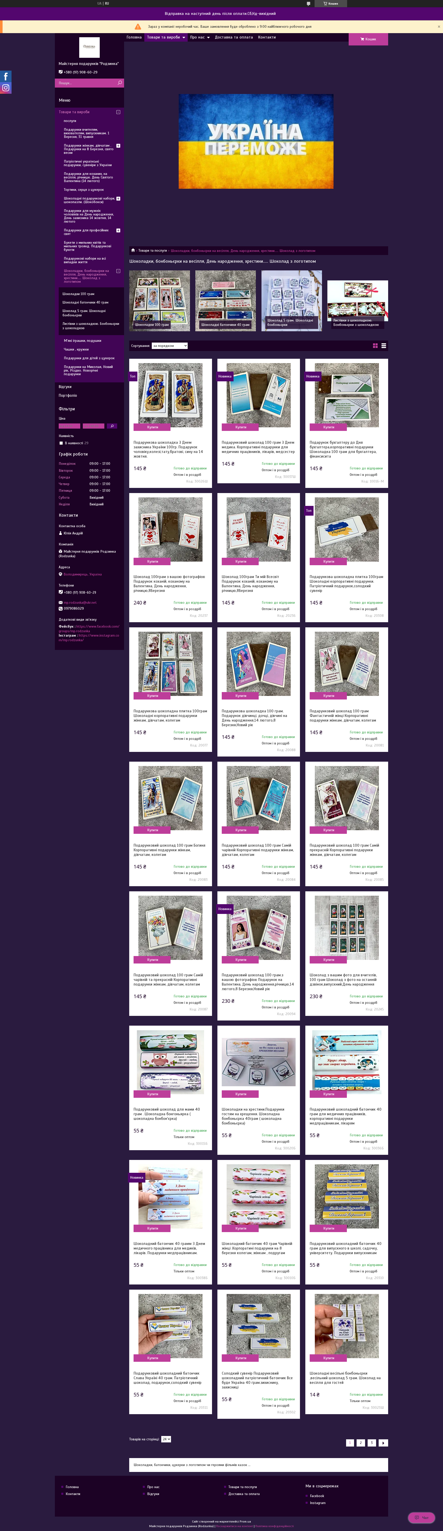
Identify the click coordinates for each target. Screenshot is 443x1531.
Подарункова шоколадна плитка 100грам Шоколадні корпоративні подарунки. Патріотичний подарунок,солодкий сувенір (346, 583)
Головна (134, 37)
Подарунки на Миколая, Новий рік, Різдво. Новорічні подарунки (88, 370)
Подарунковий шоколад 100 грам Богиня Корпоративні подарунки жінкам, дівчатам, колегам (169, 850)
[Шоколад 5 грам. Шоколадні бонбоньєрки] (291, 301)
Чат (425, 1518)
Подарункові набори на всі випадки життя (85, 260)
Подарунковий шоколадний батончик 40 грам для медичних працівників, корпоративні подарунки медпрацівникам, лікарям (345, 1116)
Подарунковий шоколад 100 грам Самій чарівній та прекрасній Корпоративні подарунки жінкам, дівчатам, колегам (168, 980)
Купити (152, 427)
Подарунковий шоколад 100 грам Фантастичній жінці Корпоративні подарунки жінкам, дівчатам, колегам (343, 716)
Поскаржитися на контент (234, 1526)
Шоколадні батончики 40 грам (225, 325)
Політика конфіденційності (274, 1526)
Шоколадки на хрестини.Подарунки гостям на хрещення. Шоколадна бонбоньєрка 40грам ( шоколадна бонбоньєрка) (253, 1116)
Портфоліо (68, 395)
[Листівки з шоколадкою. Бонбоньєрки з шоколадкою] (357, 301)
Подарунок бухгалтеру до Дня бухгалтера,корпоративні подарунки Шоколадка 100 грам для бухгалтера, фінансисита (343, 449)
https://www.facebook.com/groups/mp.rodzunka (89, 628)
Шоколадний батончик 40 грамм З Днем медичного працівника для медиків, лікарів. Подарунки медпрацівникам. (169, 1248)
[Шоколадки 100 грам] (159, 301)
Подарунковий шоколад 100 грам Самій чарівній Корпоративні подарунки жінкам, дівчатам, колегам (258, 850)
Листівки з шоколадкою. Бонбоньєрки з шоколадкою (356, 322)
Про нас (197, 37)
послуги (70, 121)
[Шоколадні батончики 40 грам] (225, 301)
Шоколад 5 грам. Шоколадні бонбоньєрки (84, 313)
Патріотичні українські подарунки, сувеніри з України (88, 163)
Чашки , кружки (76, 349)
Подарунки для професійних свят (86, 232)
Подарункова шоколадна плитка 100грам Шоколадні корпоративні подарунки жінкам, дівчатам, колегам (170, 716)
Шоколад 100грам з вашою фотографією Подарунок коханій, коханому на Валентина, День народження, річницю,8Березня (169, 583)
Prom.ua (245, 1521)
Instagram (318, 1503)
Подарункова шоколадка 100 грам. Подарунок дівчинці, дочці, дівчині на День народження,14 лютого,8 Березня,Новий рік (254, 718)
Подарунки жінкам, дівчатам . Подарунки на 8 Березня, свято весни (89, 149)
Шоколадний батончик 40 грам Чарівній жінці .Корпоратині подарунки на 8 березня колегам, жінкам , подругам (257, 1248)
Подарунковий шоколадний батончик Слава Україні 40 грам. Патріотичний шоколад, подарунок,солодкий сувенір (168, 1378)
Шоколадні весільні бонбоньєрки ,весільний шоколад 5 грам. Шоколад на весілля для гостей (345, 1378)
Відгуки (65, 386)
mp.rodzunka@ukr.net (80, 602)
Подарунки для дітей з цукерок (89, 358)
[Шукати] (119, 83)
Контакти (267, 37)
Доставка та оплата (234, 37)
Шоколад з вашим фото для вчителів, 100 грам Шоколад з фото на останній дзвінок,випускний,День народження (343, 980)
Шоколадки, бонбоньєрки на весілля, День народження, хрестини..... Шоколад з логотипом (86, 276)
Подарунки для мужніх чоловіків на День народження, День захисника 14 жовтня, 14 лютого (89, 216)
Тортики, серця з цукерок (84, 189)
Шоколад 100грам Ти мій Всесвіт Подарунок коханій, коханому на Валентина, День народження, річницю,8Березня (250, 583)
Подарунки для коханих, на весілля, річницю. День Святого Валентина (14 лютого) (88, 177)
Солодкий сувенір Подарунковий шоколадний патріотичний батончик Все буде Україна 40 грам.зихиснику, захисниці (257, 1380)
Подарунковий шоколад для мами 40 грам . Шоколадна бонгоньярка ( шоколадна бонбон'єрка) (167, 1114)
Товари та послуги (152, 250)
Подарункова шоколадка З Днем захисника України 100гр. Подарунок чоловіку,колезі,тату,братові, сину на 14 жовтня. (168, 449)
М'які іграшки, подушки (82, 340)
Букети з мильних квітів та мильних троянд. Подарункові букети (87, 246)
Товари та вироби (163, 37)
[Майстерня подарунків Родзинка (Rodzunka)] (89, 47)
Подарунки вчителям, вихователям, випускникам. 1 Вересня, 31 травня (86, 133)
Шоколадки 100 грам (152, 325)
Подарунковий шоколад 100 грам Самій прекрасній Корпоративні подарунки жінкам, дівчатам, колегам (344, 850)
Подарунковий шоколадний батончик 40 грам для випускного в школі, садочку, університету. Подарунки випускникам (345, 1248)
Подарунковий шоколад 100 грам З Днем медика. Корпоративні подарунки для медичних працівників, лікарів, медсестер (258, 447)
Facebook (317, 1496)
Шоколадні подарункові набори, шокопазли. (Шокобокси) (89, 200)
